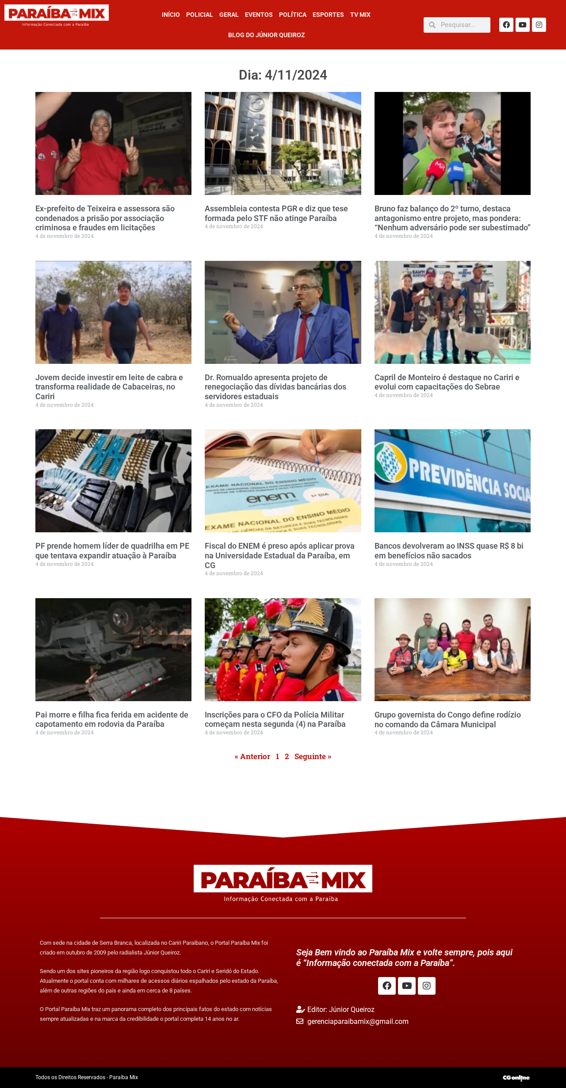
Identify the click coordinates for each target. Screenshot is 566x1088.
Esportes (328, 14)
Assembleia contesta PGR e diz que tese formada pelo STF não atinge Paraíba (276, 213)
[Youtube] (523, 25)
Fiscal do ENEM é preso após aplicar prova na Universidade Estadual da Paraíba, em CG (280, 555)
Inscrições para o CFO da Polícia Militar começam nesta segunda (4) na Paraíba (275, 719)
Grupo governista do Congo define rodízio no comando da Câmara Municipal (448, 719)
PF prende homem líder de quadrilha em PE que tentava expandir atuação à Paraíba (112, 550)
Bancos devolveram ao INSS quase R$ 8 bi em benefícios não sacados (449, 550)
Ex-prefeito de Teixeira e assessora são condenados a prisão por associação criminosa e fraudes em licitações (105, 218)
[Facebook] (506, 25)
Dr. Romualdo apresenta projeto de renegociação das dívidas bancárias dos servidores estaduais (275, 387)
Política (292, 14)
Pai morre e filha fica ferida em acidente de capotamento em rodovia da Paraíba (111, 719)
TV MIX (360, 14)
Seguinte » (312, 756)
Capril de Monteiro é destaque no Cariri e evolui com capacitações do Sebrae (447, 382)
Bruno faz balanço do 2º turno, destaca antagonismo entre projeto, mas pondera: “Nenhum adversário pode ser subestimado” (453, 218)
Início (171, 14)
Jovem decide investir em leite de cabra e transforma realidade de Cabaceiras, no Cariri (109, 387)
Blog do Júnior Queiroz (266, 34)
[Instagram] (539, 25)
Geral (229, 14)
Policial (199, 14)
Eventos (259, 14)
